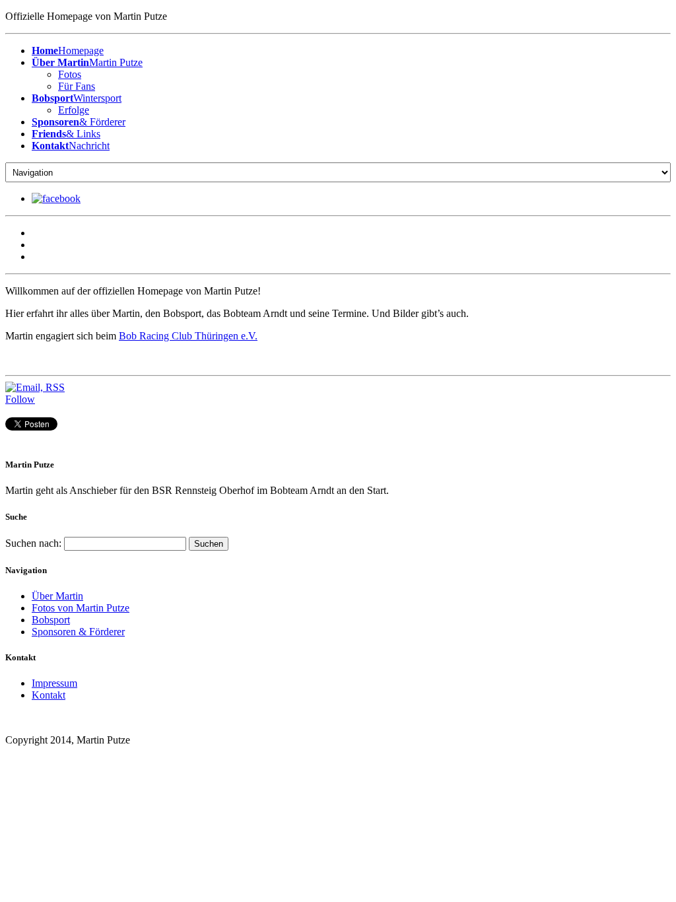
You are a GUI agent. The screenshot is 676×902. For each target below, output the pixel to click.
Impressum (54, 683)
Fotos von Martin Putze (80, 607)
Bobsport (51, 619)
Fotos (69, 74)
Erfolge (73, 110)
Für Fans (76, 86)
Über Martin (57, 596)
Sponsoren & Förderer (78, 631)
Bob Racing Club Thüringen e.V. (188, 335)
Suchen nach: (33, 543)
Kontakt (48, 695)
